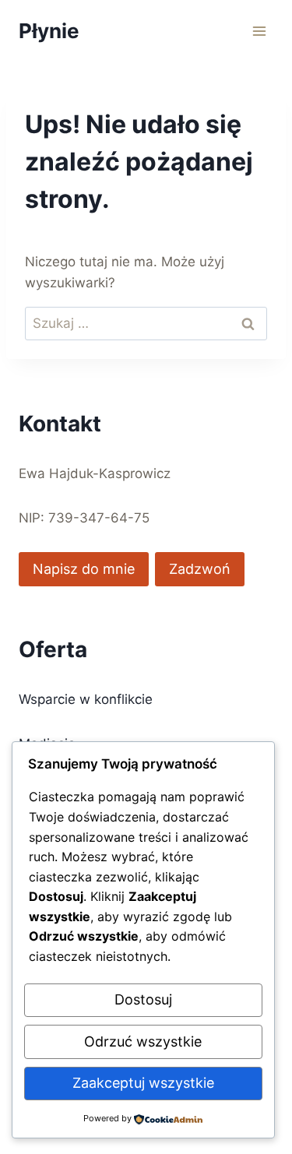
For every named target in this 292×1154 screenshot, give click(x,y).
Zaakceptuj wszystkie (143, 1083)
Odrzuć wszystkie (143, 1041)
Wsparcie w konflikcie (86, 699)
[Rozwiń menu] (259, 31)
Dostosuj (143, 999)
